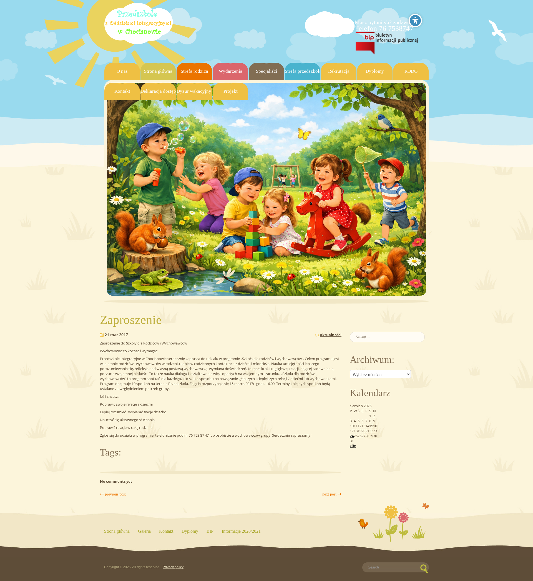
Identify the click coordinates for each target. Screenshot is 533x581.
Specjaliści (266, 71)
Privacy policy (173, 567)
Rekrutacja (339, 71)
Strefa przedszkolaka (302, 71)
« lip (353, 445)
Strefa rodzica (194, 71)
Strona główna (158, 71)
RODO (411, 71)
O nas (122, 71)
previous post (115, 494)
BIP (210, 531)
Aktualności (330, 334)
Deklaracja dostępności (158, 91)
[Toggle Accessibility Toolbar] (415, 20)
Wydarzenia (230, 71)
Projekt (230, 91)
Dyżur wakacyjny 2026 (194, 91)
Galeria (144, 531)
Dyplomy (375, 71)
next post (330, 494)
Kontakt (122, 91)
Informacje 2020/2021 (241, 531)
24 (352, 435)
